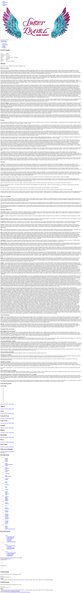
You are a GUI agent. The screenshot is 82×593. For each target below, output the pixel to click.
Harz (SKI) (9, 546)
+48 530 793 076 (3, 40)
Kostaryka (7, 493)
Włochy (6, 527)
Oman (6, 505)
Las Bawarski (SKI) (10, 547)
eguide (4, 45)
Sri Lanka (7, 515)
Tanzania (6, 521)
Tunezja (6, 522)
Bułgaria (6, 465)
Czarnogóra (7, 470)
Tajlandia (6, 520)
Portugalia (4, 47)
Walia (6, 525)
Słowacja (6, 513)
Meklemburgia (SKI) (11, 548)
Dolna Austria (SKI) (10, 536)
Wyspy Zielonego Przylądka (10, 528)
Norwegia (7, 503)
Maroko (6, 498)
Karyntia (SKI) (9, 538)
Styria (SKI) (9, 539)
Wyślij (2, 578)
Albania (6, 458)
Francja (6, 479)
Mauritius (6, 499)
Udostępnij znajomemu (4, 408)
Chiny (6, 467)
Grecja (6, 481)
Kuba (6, 494)
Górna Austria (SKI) (10, 537)
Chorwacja (7, 468)
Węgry (6, 526)
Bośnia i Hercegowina (9, 464)
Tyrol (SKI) (9, 540)
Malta (6, 497)
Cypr (6, 469)
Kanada (6, 491)
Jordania (6, 489)
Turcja (6, 523)
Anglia (6, 460)
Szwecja (6, 518)
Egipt (6, 475)
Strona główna (5, 44)
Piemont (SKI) (9, 555)
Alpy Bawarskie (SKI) (11, 545)
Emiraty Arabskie (8, 476)
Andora (6, 459)
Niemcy (6, 502)
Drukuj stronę (11, 408)
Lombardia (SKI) (10, 554)
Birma (6, 463)
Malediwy (7, 496)
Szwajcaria (7, 517)
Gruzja (6, 482)
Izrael (6, 487)
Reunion (6, 510)
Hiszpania (7, 484)
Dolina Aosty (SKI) (10, 553)
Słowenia (6, 514)
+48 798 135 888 (3, 41)
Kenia (6, 492)
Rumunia (6, 511)
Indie (6, 486)
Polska (6, 507)
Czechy (6, 471)
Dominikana (7, 473)
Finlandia (6, 478)
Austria (6, 461)
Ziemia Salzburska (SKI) (11, 541)
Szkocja (6, 516)
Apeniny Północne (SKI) (11, 552)
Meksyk (6, 500)
